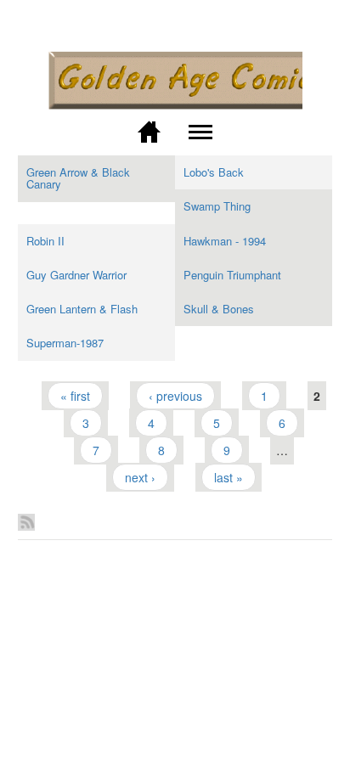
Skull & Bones (218, 309)
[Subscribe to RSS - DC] (175, 514)
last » (228, 477)
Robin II (45, 241)
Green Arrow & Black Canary (78, 178)
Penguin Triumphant (232, 275)
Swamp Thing (217, 206)
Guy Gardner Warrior (76, 275)
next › (140, 477)
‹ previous (175, 395)
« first (75, 395)
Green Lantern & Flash (82, 309)
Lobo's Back (213, 172)
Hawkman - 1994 (224, 241)
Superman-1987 (65, 343)
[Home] (175, 80)
